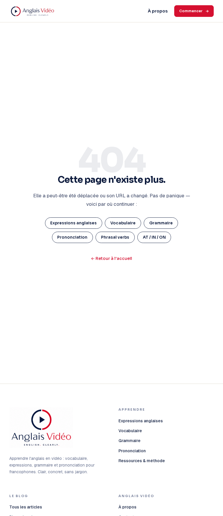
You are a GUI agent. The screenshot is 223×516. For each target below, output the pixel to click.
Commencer (191, 11)
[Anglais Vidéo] (41, 427)
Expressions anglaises (73, 223)
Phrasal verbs (115, 237)
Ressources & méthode (141, 460)
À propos (158, 11)
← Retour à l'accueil (111, 258)
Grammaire (161, 223)
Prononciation (72, 237)
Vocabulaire (123, 223)
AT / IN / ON (154, 237)
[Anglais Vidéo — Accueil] (72, 11)
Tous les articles (25, 507)
